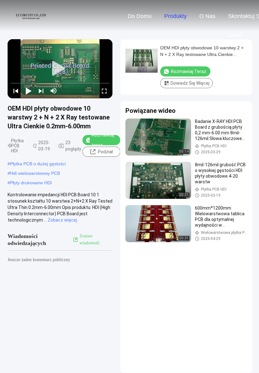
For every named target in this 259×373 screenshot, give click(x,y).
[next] (41, 90)
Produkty (175, 16)
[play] (60, 68)
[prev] (15, 90)
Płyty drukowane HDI (31, 182)
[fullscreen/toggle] (104, 90)
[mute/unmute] (53, 90)
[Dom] (31, 15)
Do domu (140, 16)
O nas (207, 16)
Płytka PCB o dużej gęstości (38, 163)
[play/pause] (28, 90)
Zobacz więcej (62, 220)
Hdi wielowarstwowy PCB (35, 173)
